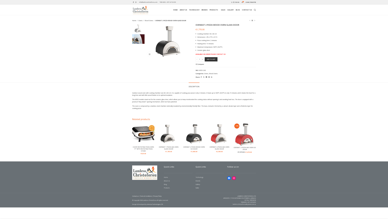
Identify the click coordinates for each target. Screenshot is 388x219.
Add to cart (211, 59)
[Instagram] (234, 178)
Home (134, 20)
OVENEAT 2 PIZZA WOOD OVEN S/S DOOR (194, 148)
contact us (220, 54)
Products (167, 188)
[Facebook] (229, 178)
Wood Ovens (149, 20)
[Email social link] (206, 77)
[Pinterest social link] (209, 77)
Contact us (135, 196)
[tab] (194, 86)
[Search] (255, 10)
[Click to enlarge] (149, 54)
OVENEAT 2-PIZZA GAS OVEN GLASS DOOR (219, 148)
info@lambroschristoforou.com (148, 2)
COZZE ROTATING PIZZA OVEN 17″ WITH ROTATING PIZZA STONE (143, 149)
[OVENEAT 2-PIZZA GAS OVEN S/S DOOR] (245, 134)
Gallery (198, 184)
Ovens (140, 20)
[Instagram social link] (136, 2)
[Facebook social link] (133, 2)
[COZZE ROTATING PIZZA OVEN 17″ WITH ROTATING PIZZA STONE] (143, 134)
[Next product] (254, 20)
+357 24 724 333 (171, 2)
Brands (198, 181)
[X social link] (203, 77)
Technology (199, 177)
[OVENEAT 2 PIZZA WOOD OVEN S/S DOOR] (194, 134)
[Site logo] (140, 10)
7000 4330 (163, 2)
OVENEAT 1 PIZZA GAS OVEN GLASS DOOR (168, 148)
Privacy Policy (157, 196)
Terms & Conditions (146, 196)
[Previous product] (250, 20)
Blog (165, 184)
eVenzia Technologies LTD (155, 204)
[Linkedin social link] (211, 77)
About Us (167, 181)
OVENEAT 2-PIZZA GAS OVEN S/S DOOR (245, 148)
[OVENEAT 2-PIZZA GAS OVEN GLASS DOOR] (219, 134)
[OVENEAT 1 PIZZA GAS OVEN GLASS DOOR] (169, 134)
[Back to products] (252, 20)
